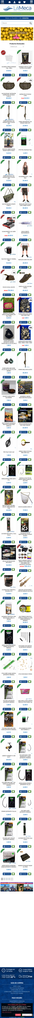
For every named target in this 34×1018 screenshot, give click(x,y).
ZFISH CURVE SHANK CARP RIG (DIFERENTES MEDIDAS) (9, 673)
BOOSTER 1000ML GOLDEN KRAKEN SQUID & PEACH (8, 149)
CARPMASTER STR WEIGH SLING (25, 94)
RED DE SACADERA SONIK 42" (25, 507)
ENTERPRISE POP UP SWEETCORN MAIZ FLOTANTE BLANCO (25, 534)
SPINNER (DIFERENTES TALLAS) (8, 811)
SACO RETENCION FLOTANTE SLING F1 (8, 204)
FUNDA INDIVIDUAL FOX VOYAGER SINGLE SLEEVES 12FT (9, 177)
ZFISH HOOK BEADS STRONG (25, 674)
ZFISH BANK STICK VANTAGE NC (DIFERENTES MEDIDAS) (25, 646)
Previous (6, 33)
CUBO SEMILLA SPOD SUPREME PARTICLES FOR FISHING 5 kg (25, 701)
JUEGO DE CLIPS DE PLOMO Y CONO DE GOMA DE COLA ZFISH (25, 590)
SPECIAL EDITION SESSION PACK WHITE (9, 561)
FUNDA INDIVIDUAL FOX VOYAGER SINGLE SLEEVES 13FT (9, 122)
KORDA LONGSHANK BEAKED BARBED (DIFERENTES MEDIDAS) (9, 646)
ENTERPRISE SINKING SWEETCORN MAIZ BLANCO (25, 396)
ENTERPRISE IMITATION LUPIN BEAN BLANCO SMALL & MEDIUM (9, 618)
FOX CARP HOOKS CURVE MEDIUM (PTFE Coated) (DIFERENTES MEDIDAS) (25, 756)
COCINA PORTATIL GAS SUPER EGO (9, 232)
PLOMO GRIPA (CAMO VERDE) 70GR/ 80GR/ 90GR (25, 314)
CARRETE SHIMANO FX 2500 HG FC (8, 756)
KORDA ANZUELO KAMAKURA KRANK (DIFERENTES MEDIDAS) (8, 866)
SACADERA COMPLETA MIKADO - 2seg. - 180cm (9, 67)
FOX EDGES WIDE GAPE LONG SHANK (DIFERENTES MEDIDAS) (8, 728)
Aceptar (18, 1014)
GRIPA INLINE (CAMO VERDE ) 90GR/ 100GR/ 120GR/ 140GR (25, 342)
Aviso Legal (17, 986)
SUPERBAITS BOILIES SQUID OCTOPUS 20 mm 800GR (25, 67)
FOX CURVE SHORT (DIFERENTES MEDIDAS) (25, 811)
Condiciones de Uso (17, 990)
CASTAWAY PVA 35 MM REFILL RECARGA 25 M (9, 590)
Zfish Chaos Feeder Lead (8, 452)
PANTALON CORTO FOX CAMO (25, 259)
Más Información (6, 1012)
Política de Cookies (17, 993)
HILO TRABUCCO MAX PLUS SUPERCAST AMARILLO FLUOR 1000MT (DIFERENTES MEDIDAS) (25, 618)
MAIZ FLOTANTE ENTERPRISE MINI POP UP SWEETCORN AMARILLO (9, 424)
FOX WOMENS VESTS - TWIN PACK (25, 177)
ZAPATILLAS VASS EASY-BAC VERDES (25, 287)
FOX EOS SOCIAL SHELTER (9, 287)
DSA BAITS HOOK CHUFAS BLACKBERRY (9, 396)
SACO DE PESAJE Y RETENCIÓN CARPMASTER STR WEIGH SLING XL (9, 95)
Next (32, 33)
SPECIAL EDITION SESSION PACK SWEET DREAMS (25, 424)
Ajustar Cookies (27, 1014)
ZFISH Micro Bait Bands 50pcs (25, 150)
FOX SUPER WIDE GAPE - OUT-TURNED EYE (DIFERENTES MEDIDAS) (9, 784)
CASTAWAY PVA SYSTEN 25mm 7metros (25, 838)
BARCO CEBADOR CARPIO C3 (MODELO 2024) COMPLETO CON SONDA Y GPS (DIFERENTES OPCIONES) (25, 562)
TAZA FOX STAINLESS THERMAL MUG (8, 259)
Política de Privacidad (17, 988)
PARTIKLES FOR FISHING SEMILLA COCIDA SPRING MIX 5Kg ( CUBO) (9, 314)
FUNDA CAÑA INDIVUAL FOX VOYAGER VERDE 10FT (25, 122)
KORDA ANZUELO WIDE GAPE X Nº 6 (9, 479)
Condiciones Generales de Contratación (17, 991)
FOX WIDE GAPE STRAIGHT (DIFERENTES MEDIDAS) (9, 838)
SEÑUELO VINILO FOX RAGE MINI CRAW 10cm (25, 451)
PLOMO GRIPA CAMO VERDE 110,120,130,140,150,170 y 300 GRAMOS (9, 369)
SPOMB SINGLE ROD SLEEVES (25, 369)
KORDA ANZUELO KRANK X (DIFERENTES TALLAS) (25, 783)
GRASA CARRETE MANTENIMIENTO (25, 232)
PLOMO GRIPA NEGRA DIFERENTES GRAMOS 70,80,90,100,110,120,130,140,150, (9, 342)
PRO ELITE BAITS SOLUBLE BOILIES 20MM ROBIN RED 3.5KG (8, 507)
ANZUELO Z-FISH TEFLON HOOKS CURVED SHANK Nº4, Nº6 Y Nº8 (25, 479)
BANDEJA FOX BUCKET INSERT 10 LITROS (25, 866)
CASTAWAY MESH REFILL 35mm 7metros (8, 534)
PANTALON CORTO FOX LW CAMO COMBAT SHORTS (25, 204)
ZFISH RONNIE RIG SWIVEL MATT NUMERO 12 (25, 728)
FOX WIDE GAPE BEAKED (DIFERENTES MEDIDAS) (8, 701)
